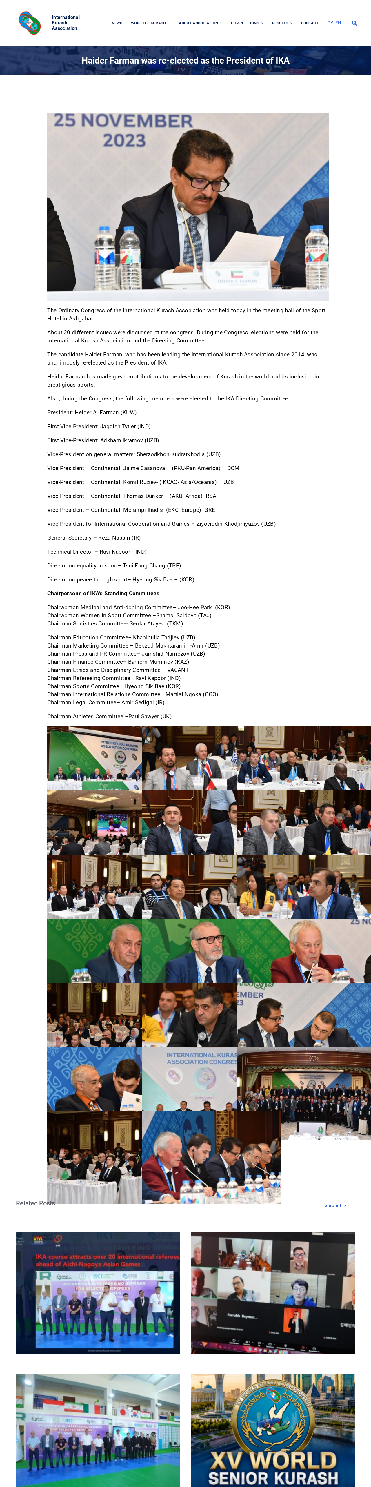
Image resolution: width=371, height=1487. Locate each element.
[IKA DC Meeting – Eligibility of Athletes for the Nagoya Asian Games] (273, 1235)
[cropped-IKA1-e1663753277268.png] (31, 13)
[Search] (354, 23)
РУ (330, 23)
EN (338, 23)
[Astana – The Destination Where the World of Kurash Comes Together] (273, 1377)
